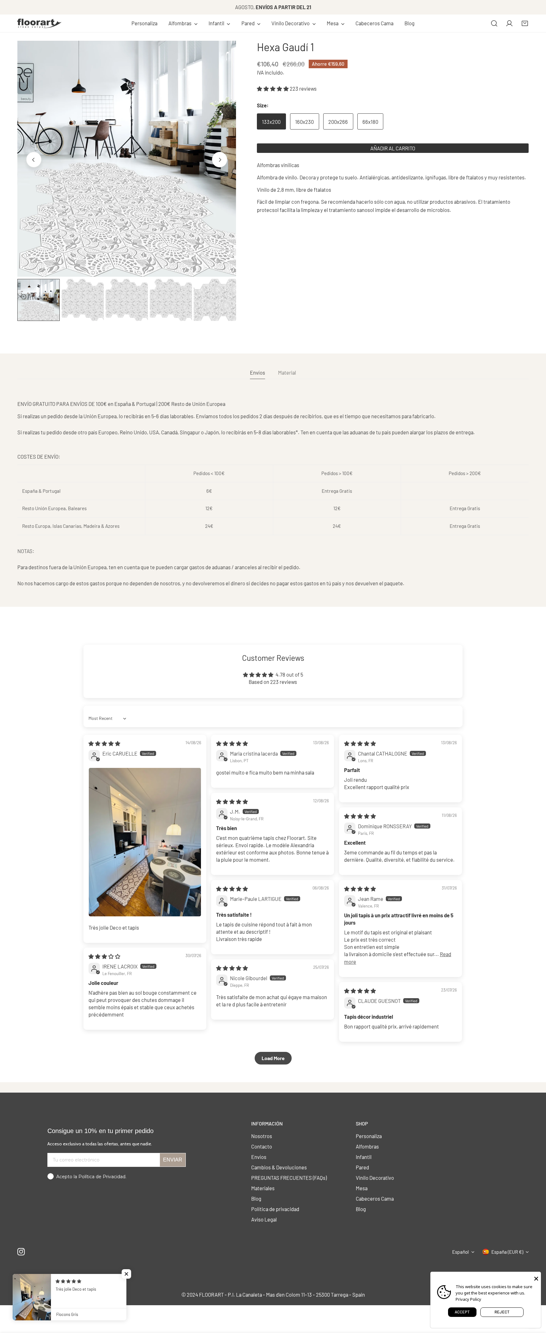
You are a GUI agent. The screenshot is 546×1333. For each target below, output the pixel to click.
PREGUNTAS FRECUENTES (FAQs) (289, 1177)
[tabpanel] (273, 493)
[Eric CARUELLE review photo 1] (144, 842)
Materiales (263, 1188)
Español (460, 1252)
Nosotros (261, 1136)
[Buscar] (494, 23)
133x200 (271, 121)
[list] (126, 159)
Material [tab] (287, 372)
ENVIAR (172, 1159)
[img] (104, 743)
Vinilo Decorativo (375, 1177)
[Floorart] (39, 23)
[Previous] (33, 159)
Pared (362, 1167)
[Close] (536, 1278)
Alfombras (367, 1146)
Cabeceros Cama (375, 1198)
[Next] (219, 159)
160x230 (304, 121)
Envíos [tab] (257, 372)
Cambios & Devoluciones (279, 1167)
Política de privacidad (275, 1209)
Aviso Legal (264, 1219)
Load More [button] (273, 1058)
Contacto (261, 1146)
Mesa (361, 1188)
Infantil (364, 1157)
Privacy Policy (468, 1299)
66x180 (370, 121)
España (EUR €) (507, 1252)
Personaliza (369, 1136)
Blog (256, 1198)
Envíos (258, 1157)
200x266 (338, 121)
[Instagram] (21, 1252)
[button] (183, 23)
